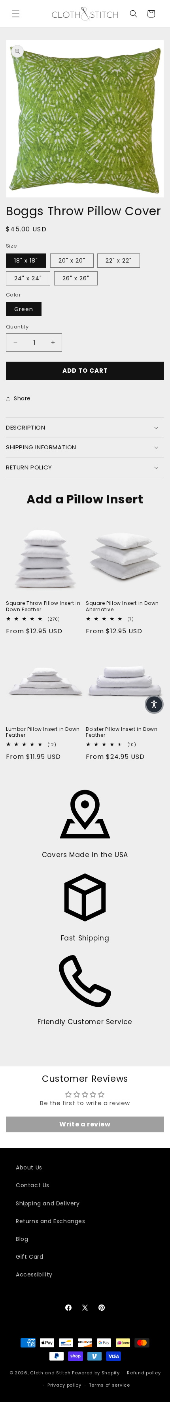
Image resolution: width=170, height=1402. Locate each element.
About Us (29, 1167)
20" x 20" (72, 261)
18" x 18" (26, 261)
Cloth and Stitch (50, 1373)
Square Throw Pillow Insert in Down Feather (43, 606)
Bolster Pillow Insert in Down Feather (121, 732)
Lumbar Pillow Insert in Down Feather (43, 732)
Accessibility (34, 1274)
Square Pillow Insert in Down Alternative (122, 606)
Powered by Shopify (96, 1373)
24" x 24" (28, 278)
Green (23, 309)
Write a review (84, 1124)
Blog (22, 1239)
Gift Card (29, 1257)
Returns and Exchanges (50, 1221)
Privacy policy (64, 1385)
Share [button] (22, 398)
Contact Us (32, 1185)
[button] (16, 14)
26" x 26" (75, 278)
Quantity (17, 326)
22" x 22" (119, 261)
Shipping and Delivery (48, 1203)
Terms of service (109, 1385)
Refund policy (144, 1373)
